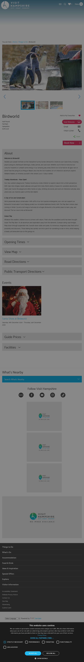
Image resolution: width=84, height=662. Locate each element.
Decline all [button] (50, 653)
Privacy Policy (42, 635)
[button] (42, 638)
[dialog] (42, 642)
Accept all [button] (33, 653)
